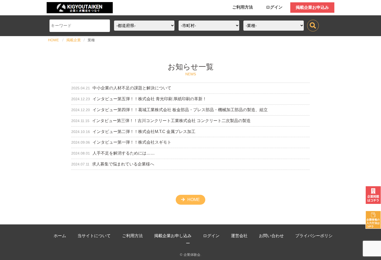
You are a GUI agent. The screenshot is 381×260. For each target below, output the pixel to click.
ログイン (274, 7)
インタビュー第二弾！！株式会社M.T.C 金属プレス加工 (133, 131)
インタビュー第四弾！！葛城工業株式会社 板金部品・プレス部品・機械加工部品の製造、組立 (169, 110)
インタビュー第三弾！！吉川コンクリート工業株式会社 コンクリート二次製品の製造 (161, 120)
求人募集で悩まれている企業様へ (112, 164)
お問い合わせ (271, 236)
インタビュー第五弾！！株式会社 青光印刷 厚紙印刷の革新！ (139, 99)
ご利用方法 (242, 7)
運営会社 (239, 236)
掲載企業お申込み (312, 7)
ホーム (60, 236)
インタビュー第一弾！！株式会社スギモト (121, 142)
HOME (53, 40)
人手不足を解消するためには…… (113, 153)
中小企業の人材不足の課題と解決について (121, 88)
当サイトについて (94, 236)
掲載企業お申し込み (173, 236)
